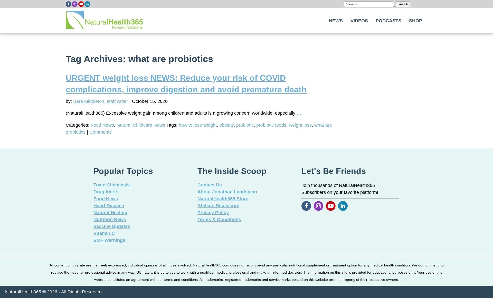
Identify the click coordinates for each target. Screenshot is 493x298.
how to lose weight (198, 125)
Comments (100, 132)
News (336, 20)
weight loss (300, 125)
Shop (415, 20)
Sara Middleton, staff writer (100, 101)
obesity (226, 125)
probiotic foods (271, 125)
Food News (102, 125)
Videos (359, 20)
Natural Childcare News (141, 125)
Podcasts (388, 20)
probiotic (245, 125)
